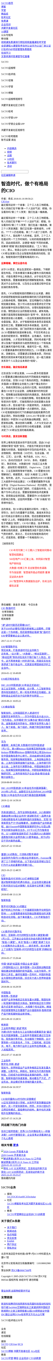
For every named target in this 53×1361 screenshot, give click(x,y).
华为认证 (36, 46)
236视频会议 (38, 1311)
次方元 (31, 1314)
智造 (12, 707)
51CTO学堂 (13, 1214)
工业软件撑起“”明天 (14, 1028)
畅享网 (4, 1025)
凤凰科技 (34, 1304)
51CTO (10, 1196)
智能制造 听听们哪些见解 (20, 878)
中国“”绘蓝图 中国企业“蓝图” (20, 964)
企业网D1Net (14, 1314)
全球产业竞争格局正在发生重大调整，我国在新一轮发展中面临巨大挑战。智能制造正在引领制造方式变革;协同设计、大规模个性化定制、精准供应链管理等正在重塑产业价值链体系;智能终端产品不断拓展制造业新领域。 (26, 1006)
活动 (9, 166)
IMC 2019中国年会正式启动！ (21, 685)
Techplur (32, 1196)
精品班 (4, 14)
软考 (20, 46)
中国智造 (6, 992)
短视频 (25, 42)
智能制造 (6, 900)
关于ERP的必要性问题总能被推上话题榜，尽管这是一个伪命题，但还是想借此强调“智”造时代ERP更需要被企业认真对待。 (25, 632)
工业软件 (6, 1060)
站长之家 (29, 1307)
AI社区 (10, 159)
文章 (3, 56)
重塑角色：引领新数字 (19, 854)
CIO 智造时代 (8, 608)
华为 (3, 741)
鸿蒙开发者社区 (9, 28)
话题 (9, 155)
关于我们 (11, 1227)
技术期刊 (11, 162)
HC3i (25, 1196)
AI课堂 (4, 31)
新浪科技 (6, 1304)
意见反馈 (11, 1238)
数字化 (13, 646)
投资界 (24, 1314)
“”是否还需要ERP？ (16, 625)
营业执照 (6, 1291)
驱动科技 (43, 1304)
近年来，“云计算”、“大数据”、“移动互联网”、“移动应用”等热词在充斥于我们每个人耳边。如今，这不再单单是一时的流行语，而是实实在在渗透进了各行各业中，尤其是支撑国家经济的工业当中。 (26, 661)
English (10, 1241)
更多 (16, 1145)
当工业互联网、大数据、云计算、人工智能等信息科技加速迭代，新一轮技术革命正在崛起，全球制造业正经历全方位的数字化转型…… (26, 692)
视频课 (4, 42)
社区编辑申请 (8, 175)
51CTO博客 (13, 1203)
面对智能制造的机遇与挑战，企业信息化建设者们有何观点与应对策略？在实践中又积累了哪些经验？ (26, 886)
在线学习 (6, 53)
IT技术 (4, 49)
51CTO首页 (7, 3)
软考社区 (6, 17)
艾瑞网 (20, 1307)
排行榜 (18, 42)
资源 (8, 56)
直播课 (33, 42)
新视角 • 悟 (9, 996)
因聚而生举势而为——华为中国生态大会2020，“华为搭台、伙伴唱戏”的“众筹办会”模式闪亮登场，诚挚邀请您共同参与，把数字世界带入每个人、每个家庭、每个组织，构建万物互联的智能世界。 (26, 723)
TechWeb (12, 1307)
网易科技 (24, 1304)
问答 (13, 56)
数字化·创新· (10, 1064)
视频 (9, 152)
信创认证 (27, 46)
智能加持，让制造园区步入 (20, 713)
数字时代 (10, 931)
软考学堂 (41, 42)
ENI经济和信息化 (10, 679)
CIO (3, 707)
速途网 (37, 1307)
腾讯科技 (15, 1304)
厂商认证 (46, 46)
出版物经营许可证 (20, 1291)
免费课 (4, 21)
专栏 (22, 56)
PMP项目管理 (15, 49)
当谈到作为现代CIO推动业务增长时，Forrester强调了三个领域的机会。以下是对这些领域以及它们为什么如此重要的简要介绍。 (26, 861)
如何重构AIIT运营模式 (18, 1099)
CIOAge (18, 1196)
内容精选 (11, 148)
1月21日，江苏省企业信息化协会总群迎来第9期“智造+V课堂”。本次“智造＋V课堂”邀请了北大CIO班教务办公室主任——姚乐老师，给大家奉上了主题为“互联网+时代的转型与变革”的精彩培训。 (26, 945)
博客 (3, 6)
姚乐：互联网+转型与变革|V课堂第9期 (24, 935)
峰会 (7, 707)
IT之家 (11, 1311)
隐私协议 (11, 1248)
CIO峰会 (5, 806)
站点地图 (11, 1234)
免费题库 (27, 49)
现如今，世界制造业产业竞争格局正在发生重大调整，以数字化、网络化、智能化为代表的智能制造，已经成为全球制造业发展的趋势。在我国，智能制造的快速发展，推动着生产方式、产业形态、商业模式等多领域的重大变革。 (26, 1074)
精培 (21, 1214)
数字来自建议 (13, 906)
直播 (27, 56)
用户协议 (11, 1244)
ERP (3, 646)
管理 (8, 646)
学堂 (3, 10)
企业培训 (6, 24)
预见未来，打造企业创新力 (20, 650)
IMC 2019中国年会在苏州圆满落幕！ (24, 788)
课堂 (17, 56)
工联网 (18, 1311)
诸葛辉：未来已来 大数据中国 (22, 745)
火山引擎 (40, 1314)
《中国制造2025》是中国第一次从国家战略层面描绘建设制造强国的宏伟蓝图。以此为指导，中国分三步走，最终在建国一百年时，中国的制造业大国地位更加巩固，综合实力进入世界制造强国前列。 (26, 974)
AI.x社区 (35, 1351)
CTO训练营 (39, 1214)
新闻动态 (11, 1231)
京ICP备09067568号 (21, 1270)
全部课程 (6, 46)
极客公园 (27, 1311)
